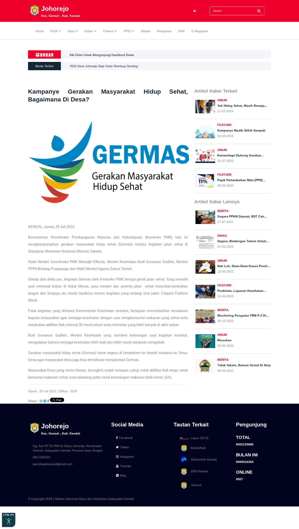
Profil (53, 31)
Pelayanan (164, 31)
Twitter (124, 447)
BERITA (223, 210)
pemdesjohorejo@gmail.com (52, 464)
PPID (127, 31)
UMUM (222, 100)
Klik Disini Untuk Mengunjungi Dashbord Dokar (102, 55)
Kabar (88, 31)
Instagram (127, 456)
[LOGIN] (194, 11)
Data (71, 31)
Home (39, 31)
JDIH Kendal (198, 471)
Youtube (125, 466)
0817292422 (41, 457)
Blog (123, 475)
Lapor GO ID (199, 438)
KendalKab (197, 448)
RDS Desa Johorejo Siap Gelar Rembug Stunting (104, 66)
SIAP (181, 31)
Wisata (145, 31)
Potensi (108, 31)
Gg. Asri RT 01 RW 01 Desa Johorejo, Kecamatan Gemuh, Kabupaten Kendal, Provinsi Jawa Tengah (67, 448)
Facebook (126, 438)
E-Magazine (200, 31)
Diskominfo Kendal (202, 459)
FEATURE (224, 124)
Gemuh (195, 485)
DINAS (222, 235)
